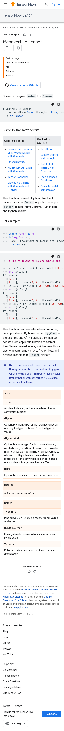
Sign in (56, 4)
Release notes (11, 675)
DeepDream (47, 149)
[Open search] (47, 4)
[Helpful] (24, 34)
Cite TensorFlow (12, 692)
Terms (6, 706)
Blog (5, 631)
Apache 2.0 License (13, 596)
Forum (6, 637)
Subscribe (52, 713)
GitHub (6, 643)
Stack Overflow (11, 681)
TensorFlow (9, 27)
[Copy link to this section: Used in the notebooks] (43, 130)
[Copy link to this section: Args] (13, 394)
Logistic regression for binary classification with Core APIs (20, 153)
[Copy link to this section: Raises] (15, 503)
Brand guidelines (12, 687)
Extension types (17, 162)
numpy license (20, 607)
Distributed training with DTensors (47, 168)
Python (55, 27)
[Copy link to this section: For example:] (23, 221)
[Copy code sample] (58, 104)
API (21, 27)
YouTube (8, 654)
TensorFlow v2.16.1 (18, 15)
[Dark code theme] (52, 104)
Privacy (18, 706)
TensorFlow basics (18, 177)
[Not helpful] (30, 34)
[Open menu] (5, 4)
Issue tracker (10, 670)
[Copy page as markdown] (18, 48)
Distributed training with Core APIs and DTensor (18, 186)
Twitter (7, 648)
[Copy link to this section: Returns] (16, 485)
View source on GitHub (24, 85)
